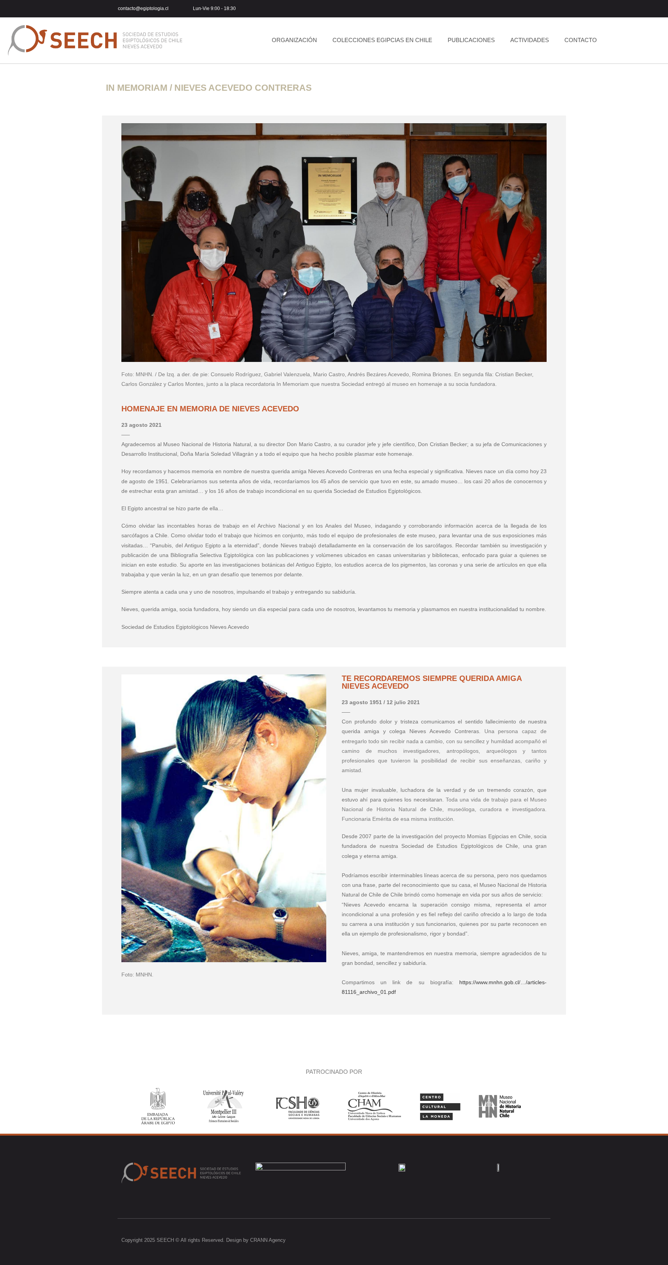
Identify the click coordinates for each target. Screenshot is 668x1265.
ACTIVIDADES (529, 40)
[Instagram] (528, 8)
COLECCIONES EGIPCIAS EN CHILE (382, 40)
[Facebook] (494, 1240)
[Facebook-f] (511, 8)
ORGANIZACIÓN (294, 40)
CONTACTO (580, 40)
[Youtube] (545, 8)
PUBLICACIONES (471, 40)
